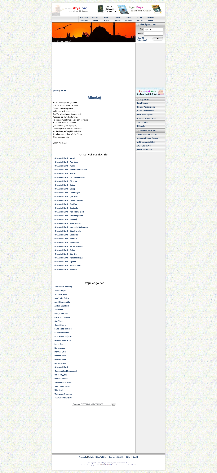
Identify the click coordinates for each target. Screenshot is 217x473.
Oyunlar (128, 20)
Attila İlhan (58, 310)
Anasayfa (84, 17)
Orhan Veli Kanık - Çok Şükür (66, 197)
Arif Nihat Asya (60, 294)
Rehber (140, 20)
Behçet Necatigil (61, 314)
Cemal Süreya (60, 325)
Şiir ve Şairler (143, 122)
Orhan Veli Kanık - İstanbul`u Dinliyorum (71, 227)
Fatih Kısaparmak (61, 333)
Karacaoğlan (59, 348)
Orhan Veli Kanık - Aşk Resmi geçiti (69, 212)
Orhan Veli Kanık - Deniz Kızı (66, 235)
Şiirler (63, 90)
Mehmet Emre (60, 352)
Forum (139, 17)
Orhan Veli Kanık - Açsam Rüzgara (68, 258)
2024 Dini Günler (144, 146)
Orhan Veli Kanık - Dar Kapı (65, 204)
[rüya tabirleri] (130, 13)
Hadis (117, 17)
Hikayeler (141, 126)
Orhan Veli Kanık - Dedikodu (66, 208)
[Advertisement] (108, 65)
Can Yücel (58, 321)
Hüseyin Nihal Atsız (62, 340)
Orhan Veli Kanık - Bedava (65, 174)
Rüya (106, 20)
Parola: (140, 34)
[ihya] (73, 15)
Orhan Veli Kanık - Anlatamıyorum (68, 216)
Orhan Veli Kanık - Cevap (64, 189)
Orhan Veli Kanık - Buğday (65, 185)
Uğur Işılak (58, 390)
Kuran (106, 17)
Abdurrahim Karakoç (63, 287)
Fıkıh (128, 17)
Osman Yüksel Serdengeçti (65, 371)
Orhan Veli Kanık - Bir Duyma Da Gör (69, 177)
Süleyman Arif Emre (62, 382)
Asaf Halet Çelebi (61, 298)
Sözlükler (84, 20)
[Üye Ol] (140, 38)
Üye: (141, 29)
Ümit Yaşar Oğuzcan (63, 394)
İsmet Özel (58, 344)
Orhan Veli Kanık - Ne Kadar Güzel (68, 246)
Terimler (150, 17)
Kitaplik (95, 17)
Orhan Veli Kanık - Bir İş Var (66, 181)
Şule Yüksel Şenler (62, 386)
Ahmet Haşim (60, 291)
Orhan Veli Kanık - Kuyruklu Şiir (67, 223)
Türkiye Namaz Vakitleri (147, 134)
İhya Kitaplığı (142, 103)
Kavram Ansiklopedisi (146, 118)
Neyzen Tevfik (60, 360)
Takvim (95, 20)
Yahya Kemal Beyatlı (63, 398)
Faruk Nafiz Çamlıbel (63, 329)
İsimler (151, 20)
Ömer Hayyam (60, 375)
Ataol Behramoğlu (62, 302)
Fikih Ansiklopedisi (145, 115)
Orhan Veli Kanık (61, 367)
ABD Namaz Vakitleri (146, 142)
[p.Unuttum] (142, 40)
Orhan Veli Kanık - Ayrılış (64, 166)
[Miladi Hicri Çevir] (150, 96)
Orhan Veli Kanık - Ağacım (65, 262)
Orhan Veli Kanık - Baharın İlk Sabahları (70, 170)
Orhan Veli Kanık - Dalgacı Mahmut (68, 200)
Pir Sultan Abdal (61, 379)
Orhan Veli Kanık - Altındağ (65, 220)
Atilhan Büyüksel (61, 306)
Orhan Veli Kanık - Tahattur (65, 239)
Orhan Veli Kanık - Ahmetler (66, 269)
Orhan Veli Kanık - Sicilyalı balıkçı (68, 265)
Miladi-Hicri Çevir (144, 150)
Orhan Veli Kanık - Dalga (64, 250)
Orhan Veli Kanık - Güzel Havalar (68, 231)
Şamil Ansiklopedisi (145, 111)
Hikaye (117, 20)
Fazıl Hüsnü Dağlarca (63, 337)
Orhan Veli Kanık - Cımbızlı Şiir (67, 193)
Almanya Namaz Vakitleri (147, 138)
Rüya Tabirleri (101, 457)
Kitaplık (135, 457)
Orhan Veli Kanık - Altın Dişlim (66, 243)
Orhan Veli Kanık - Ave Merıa (66, 162)
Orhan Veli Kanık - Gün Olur (65, 254)
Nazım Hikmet (60, 356)
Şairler (56, 90)
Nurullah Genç (60, 363)
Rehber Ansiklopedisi (146, 107)
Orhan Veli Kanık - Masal (64, 158)
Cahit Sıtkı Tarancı (62, 317)
